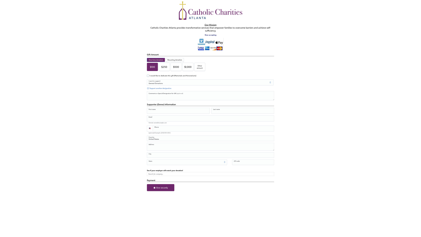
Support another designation (160, 88)
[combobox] (210, 139)
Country (151, 137)
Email (150, 117)
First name (152, 109)
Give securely (162, 187)
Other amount (200, 67)
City (150, 154)
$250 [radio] (164, 66)
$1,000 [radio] (188, 66)
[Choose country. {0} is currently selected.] (150, 128)
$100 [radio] (152, 66)
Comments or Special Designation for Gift (166, 93)
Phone (156, 127)
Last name (216, 109)
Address (151, 144)
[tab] (156, 60)
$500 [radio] (176, 66)
